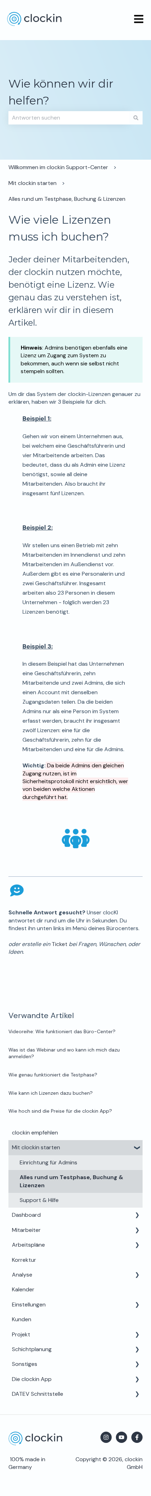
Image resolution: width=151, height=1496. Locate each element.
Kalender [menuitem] (23, 1289)
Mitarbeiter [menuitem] (26, 1230)
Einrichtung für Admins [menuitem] (48, 1162)
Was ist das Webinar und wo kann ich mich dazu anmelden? (64, 1053)
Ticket (59, 944)
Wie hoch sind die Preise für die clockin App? (60, 1111)
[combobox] (68, 117)
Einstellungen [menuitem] (29, 1304)
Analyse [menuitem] (22, 1274)
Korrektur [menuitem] (24, 1260)
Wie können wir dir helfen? (60, 92)
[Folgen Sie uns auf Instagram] (106, 1437)
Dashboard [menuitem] (26, 1215)
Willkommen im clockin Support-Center (58, 167)
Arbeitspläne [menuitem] (28, 1244)
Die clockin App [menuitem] (32, 1379)
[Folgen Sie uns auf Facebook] (137, 1437)
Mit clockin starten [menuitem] (36, 1147)
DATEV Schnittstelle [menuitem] (37, 1394)
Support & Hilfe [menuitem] (39, 1200)
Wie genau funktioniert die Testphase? (52, 1075)
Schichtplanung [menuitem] (32, 1349)
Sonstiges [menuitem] (24, 1364)
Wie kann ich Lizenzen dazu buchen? (50, 1093)
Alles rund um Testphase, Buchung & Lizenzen (66, 199)
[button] (137, 1148)
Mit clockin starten (32, 183)
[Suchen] (136, 117)
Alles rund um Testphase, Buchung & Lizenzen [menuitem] (71, 1181)
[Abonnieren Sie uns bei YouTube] (121, 1437)
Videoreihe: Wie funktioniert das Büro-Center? (62, 1031)
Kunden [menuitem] (21, 1319)
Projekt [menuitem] (21, 1334)
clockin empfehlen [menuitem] (35, 1132)
